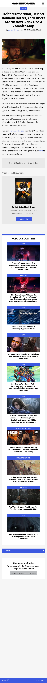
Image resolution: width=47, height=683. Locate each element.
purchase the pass (17, 131)
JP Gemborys (13, 30)
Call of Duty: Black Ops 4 (23, 207)
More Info (24, 219)
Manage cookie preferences (23, 573)
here (41, 151)
